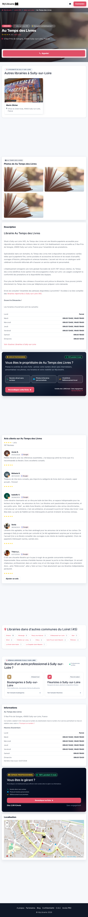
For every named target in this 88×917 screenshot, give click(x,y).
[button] (44, 837)
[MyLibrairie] (22, 4)
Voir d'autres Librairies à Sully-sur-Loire (20, 344)
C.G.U (58, 908)
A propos (20, 908)
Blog (39, 908)
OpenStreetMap (71, 856)
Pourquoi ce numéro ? (27, 723)
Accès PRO (66, 908)
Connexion (79, 4)
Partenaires (30, 908)
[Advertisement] (44, 137)
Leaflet (62, 856)
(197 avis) (17, 35)
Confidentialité (48, 908)
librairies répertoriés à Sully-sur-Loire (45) (24, 293)
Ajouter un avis (12, 579)
